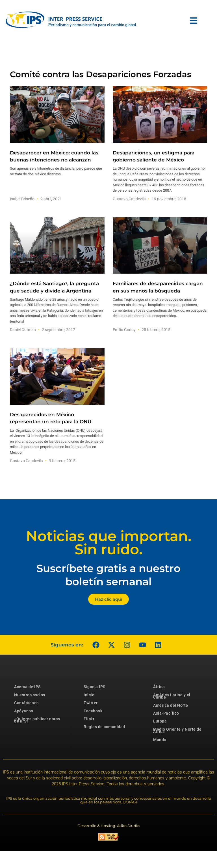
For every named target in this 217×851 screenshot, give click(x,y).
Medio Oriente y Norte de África (177, 730)
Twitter (91, 703)
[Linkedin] (158, 645)
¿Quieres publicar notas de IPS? (37, 720)
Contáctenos (26, 703)
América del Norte (170, 705)
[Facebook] (96, 645)
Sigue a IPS (94, 686)
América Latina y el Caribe (171, 696)
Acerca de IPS (27, 686)
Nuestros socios (29, 695)
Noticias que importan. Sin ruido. (108, 543)
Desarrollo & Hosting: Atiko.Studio (108, 825)
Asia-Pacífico (166, 713)
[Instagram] (127, 645)
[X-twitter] (111, 645)
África (159, 686)
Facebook (93, 711)
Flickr (89, 719)
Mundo (159, 739)
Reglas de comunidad (104, 726)
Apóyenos (23, 711)
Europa (160, 721)
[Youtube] (142, 645)
